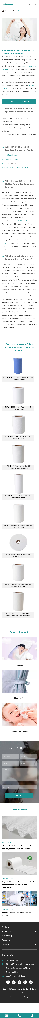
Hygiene (19, 665)
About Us (5, 944)
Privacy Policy (23, 997)
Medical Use (19, 698)
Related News (19, 809)
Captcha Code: (10, 784)
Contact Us (7, 955)
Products (5, 927)
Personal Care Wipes (19, 731)
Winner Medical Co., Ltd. (20, 989)
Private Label (7, 931)
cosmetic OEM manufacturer (21, 221)
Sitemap (13, 997)
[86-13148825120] (19, 1015)
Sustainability (7, 936)
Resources (6, 940)
